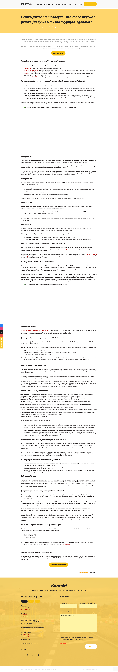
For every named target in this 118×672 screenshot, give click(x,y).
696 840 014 (24, 616)
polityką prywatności (80, 636)
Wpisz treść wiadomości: (67, 612)
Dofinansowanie (90, 4)
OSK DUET (23, 27)
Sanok (37, 601)
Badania (60, 4)
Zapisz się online (2, 342)
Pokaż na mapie (25, 609)
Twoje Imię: (63, 603)
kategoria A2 (27, 73)
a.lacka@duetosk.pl (29, 636)
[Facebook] (21, 655)
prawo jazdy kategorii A (30, 77)
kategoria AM (27, 68)
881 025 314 (26, 634)
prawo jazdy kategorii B (66, 249)
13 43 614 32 (24, 615)
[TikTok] (32, 655)
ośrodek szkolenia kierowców (82, 332)
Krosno (24, 601)
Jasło (31, 601)
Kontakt (80, 4)
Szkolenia (54, 4)
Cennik (66, 4)
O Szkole (39, 4)
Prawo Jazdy (46, 4)
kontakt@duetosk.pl (31, 629)
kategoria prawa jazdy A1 (31, 70)
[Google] (38, 655)
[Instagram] (27, 655)
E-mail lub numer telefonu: (87, 603)
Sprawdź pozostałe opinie (58, 564)
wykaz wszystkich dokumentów (84, 256)
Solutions (93, 669)
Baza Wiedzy (72, 4)
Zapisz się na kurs (58, 53)
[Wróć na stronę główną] (26, 4)
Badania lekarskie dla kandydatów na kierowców (34, 330)
